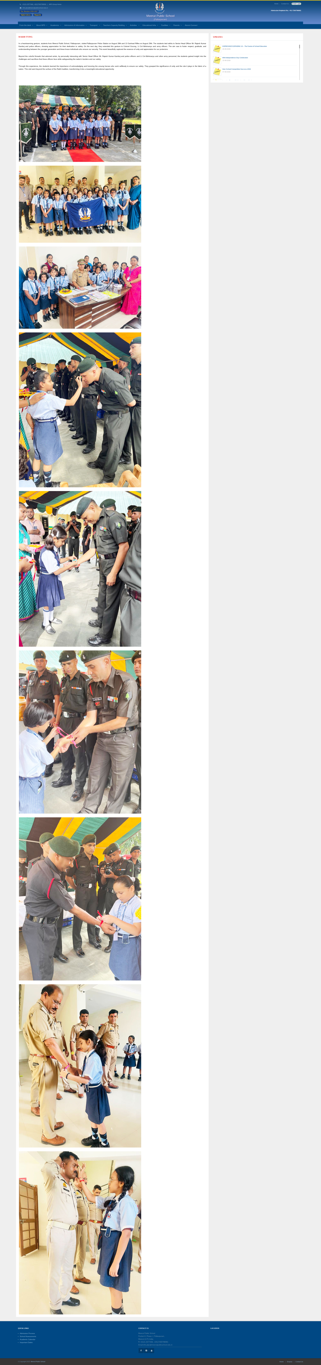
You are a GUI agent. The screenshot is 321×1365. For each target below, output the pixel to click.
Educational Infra (149, 25)
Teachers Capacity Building (114, 25)
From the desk (25, 25)
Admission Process (27, 1333)
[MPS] (160, 8)
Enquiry (290, 1362)
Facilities (164, 25)
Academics (54, 25)
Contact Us (285, 4)
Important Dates (26, 1342)
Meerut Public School (38, 1361)
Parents (176, 25)
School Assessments (28, 1336)
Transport (94, 25)
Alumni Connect (191, 25)
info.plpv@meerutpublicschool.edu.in (35, 8)
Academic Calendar (27, 1339)
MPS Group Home (55, 4)
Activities (133, 25)
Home (276, 4)
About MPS (40, 25)
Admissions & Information (74, 25)
